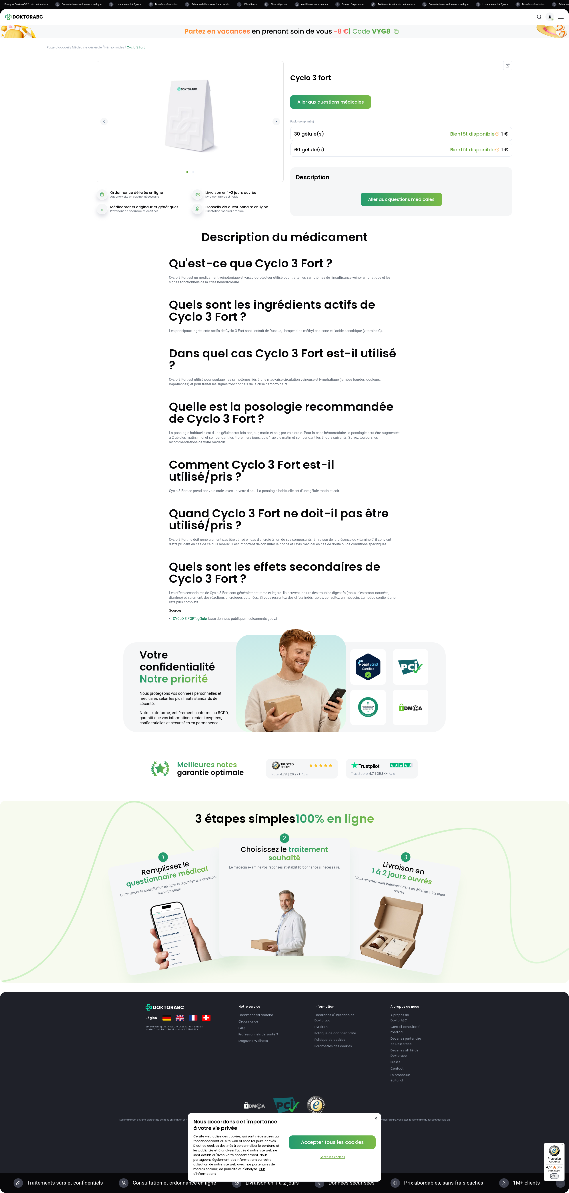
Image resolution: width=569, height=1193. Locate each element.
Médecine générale (87, 47)
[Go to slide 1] (187, 172)
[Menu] (562, 1145)
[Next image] (276, 121)
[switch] (554, 1176)
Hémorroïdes (114, 47)
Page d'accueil (58, 47)
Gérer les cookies (332, 1157)
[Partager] (507, 65)
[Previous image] (104, 121)
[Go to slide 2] (193, 172)
